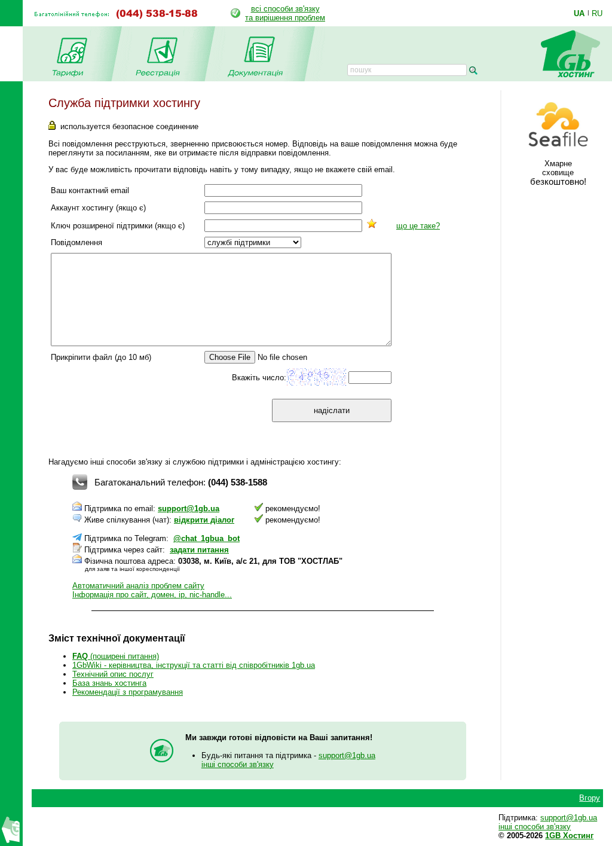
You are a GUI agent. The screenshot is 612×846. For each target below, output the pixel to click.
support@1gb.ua (188, 508)
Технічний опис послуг (113, 674)
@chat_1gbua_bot (206, 538)
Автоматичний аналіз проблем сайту (138, 585)
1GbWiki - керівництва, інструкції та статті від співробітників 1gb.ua (193, 665)
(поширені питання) (115, 656)
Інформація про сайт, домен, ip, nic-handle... (152, 594)
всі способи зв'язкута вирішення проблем (285, 13)
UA (579, 13)
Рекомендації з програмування (127, 692)
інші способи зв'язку (237, 764)
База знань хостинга (109, 683)
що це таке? (418, 225)
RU (597, 13)
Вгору (589, 797)
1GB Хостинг (569, 835)
